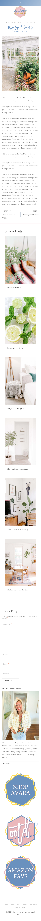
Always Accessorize (24, 904)
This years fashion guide (15, 408)
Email (6, 664)
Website (6, 674)
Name (6, 654)
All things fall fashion (31, 213)
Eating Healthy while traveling (17, 529)
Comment (7, 624)
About (6, 904)
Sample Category (20, 31)
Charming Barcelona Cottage (17, 469)
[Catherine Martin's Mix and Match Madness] (20, 12)
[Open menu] (20, 2)
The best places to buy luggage (10, 215)
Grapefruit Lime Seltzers (15, 348)
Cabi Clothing (20, 907)
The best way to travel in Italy (17, 590)
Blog (35, 904)
